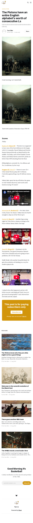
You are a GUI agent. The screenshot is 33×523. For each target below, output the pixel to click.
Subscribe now (16, 312)
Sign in (24, 316)
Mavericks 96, (6, 210)
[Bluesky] (16, 495)
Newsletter (5, 9)
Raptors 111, (5, 146)
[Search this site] (28, 2)
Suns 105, (5, 249)
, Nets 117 (12, 170)
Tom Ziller (10, 30)
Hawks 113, (5, 219)
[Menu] (30, 2)
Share (27, 31)
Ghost (20, 510)
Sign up (16, 507)
